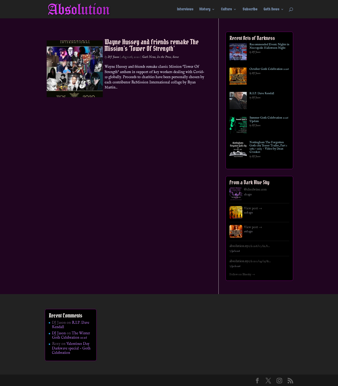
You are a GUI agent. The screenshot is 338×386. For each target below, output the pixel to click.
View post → (253, 208)
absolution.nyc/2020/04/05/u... (250, 261)
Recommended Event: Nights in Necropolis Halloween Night (269, 46)
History (204, 9)
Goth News (271, 9)
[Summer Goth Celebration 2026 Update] (238, 125)
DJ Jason (113, 57)
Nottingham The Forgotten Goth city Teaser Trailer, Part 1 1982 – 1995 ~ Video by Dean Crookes (268, 147)
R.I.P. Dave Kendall (261, 93)
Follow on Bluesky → (242, 274)
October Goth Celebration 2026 (269, 69)
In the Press (164, 57)
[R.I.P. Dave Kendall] (238, 101)
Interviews (185, 9)
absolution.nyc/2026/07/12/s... (249, 246)
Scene (175, 57)
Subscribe (250, 9)
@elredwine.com (255, 189)
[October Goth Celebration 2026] (238, 77)
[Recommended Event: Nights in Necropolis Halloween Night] (238, 52)
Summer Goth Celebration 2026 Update (268, 119)
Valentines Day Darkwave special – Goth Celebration (71, 348)
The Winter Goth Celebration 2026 (71, 335)
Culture (226, 9)
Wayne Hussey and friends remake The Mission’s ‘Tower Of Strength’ (152, 45)
